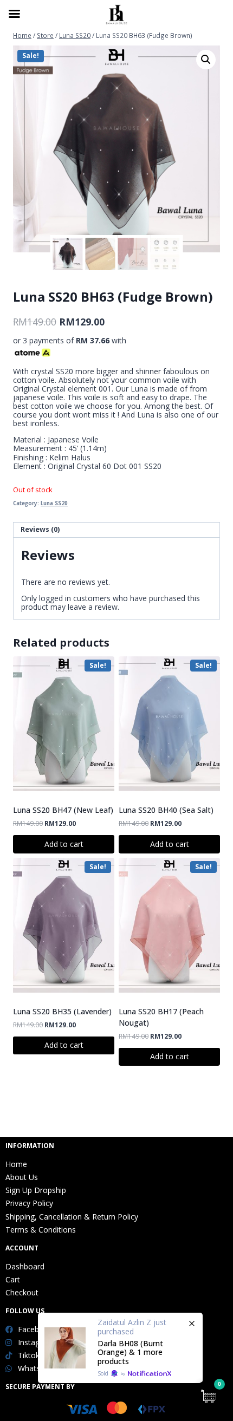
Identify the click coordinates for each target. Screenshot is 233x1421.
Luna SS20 (54, 503)
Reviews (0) (40, 529)
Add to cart (63, 844)
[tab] (116, 530)
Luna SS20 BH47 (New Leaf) (63, 810)
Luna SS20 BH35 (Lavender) (62, 1011)
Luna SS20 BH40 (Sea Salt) (166, 810)
